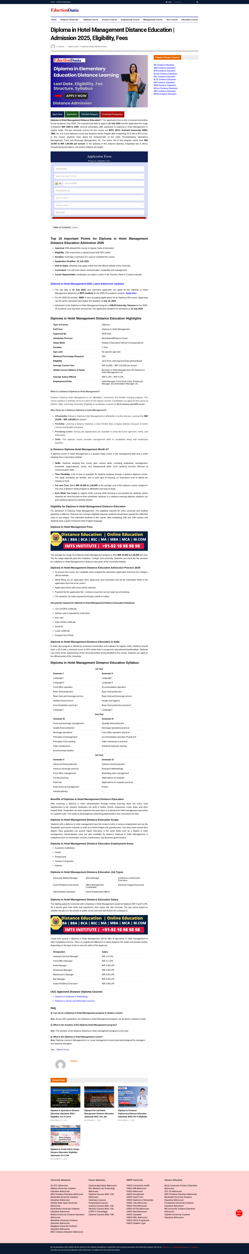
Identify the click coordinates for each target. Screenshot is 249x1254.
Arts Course (172, 20)
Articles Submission (180, 1247)
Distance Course (87, 47)
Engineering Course (130, 20)
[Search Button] (197, 2)
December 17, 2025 (59, 1120)
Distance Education (63, 2)
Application (72, 114)
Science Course (109, 20)
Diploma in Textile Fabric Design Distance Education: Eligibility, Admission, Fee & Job (65, 1152)
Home (53, 2)
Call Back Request (89, 114)
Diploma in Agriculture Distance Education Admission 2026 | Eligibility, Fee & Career (65, 1113)
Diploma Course (91, 20)
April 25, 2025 (73, 47)
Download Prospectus (112, 114)
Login (169, 2)
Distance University (69, 20)
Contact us (194, 1247)
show (75, 227)
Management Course (152, 20)
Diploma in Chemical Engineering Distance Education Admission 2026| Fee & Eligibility (132, 1113)
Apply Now (239, 1213)
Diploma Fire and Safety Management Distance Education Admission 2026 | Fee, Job (99, 1113)
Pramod (61, 47)
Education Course (189, 20)
